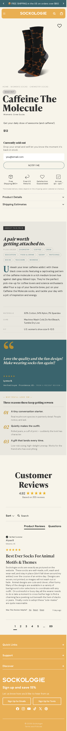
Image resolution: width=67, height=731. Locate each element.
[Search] (52, 13)
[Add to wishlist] (58, 26)
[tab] (32, 530)
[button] (14, 630)
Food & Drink (27, 257)
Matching (54, 257)
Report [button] (35, 613)
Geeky (42, 257)
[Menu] (4, 13)
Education (10, 257)
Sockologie (37, 726)
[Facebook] (17, 712)
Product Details (12, 199)
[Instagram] (22, 712)
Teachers (20, 262)
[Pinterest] (45, 712)
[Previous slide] (3, 3)
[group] (32, 496)
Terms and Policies (32, 729)
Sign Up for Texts (45, 704)
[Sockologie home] (32, 13)
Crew (48, 252)
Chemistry (24, 252)
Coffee (37, 252)
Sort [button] (9, 518)
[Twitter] (40, 712)
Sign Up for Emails (16, 704)
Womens (34, 262)
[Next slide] (63, 3)
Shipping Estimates (15, 206)
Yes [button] (30, 613)
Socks (8, 262)
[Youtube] (28, 712)
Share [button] (42, 613)
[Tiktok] (34, 712)
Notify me (33, 165)
